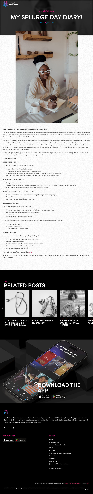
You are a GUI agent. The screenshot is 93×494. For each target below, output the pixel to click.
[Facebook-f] (9, 428)
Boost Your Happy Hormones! (19, 321)
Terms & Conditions (76, 483)
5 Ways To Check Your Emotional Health (46, 322)
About (51, 439)
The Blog (52, 458)
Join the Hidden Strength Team (59, 464)
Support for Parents (55, 468)
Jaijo (88, 483)
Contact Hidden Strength (57, 445)
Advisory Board (54, 442)
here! (30, 252)
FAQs (51, 448)
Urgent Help (53, 461)
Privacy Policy (67, 483)
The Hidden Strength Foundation (60, 453)
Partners (52, 450)
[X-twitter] (4, 428)
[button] (2, 308)
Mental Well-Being (46, 11)
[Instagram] (13, 428)
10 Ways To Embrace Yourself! (75, 321)
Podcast (52, 456)
